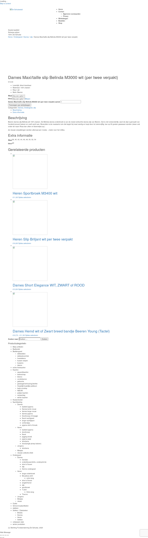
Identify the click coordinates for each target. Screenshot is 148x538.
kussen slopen (22, 360)
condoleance (22, 379)
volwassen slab (18, 522)
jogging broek (27, 436)
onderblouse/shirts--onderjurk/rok (34, 462)
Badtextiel (16, 349)
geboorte (20, 381)
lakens (19, 365)
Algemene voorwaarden (71, 14)
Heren (19, 427)
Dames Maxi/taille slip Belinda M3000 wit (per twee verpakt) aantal (34, 102)
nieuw (19, 501)
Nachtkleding (17, 402)
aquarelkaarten (22, 372)
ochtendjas (26, 423)
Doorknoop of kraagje (30, 416)
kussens (20, 363)
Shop (60, 23)
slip (31, 37)
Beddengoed (17, 351)
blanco (19, 377)
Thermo (25, 494)
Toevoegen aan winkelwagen (19, 105)
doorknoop (26, 432)
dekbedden (21, 353)
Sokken (20, 519)
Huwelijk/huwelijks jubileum (27, 386)
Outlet (15, 503)
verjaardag (21, 395)
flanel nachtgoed (28, 418)
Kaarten (15, 370)
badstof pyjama (27, 406)
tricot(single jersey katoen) (31, 443)
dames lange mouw (29, 411)
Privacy (65, 16)
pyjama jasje (26, 439)
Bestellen (61, 21)
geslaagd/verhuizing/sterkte (27, 383)
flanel (24, 434)
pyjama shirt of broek (29, 425)
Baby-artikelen (18, 347)
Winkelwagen (63, 18)
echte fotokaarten (19, 367)
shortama (25, 441)
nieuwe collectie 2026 (25, 453)
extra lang (30, 478)
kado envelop (22, 388)
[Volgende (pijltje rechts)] (3, 537)
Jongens (20, 446)
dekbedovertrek (23, 356)
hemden (25, 459)
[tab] (76, 110)
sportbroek (26, 487)
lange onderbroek (28, 473)
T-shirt (24, 489)
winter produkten (19, 524)
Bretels (19, 512)
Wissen (27, 99)
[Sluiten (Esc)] (1, 535)
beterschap (21, 374)
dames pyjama (27, 413)
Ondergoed (18, 37)
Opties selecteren (24, 197)
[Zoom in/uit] (8, 535)
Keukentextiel (18, 400)
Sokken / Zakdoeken (20, 510)
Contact (61, 11)
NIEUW (20, 390)
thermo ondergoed (29, 469)
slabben (15, 508)
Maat (10, 95)
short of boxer (27, 464)
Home (60, 9)
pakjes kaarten (22, 393)
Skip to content (5, 3)
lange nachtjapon (28, 420)
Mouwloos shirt (27, 476)
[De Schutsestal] (16, 9)
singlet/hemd (26, 483)
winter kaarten (22, 397)
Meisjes (20, 450)
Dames (26, 37)
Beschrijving (17, 110)
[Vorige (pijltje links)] (1, 537)
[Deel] (3, 535)
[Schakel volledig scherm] (5, 535)
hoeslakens (21, 358)
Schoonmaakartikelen (21, 506)
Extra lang (30, 492)
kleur (10, 98)
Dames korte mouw (29, 409)
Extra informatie (18, 112)
